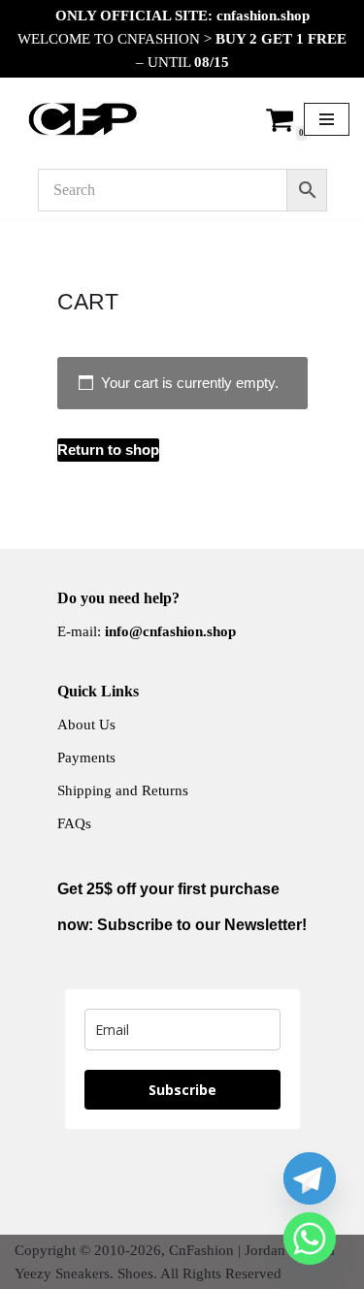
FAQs (74, 823)
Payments (86, 757)
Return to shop (108, 449)
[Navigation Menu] (326, 119)
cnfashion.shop (263, 15)
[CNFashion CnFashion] (82, 119)
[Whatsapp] (309, 1238)
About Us (86, 724)
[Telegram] (309, 1178)
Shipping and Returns (122, 790)
